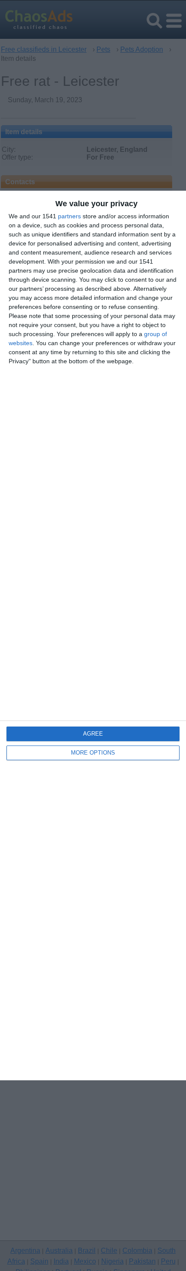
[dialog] (93, 635)
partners (69, 216)
